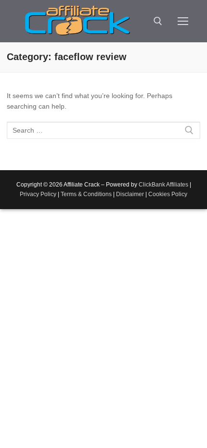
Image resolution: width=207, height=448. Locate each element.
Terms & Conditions (86, 194)
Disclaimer (130, 194)
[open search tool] (158, 21)
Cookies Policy (167, 194)
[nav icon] (183, 21)
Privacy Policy (38, 194)
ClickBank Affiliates (163, 184)
